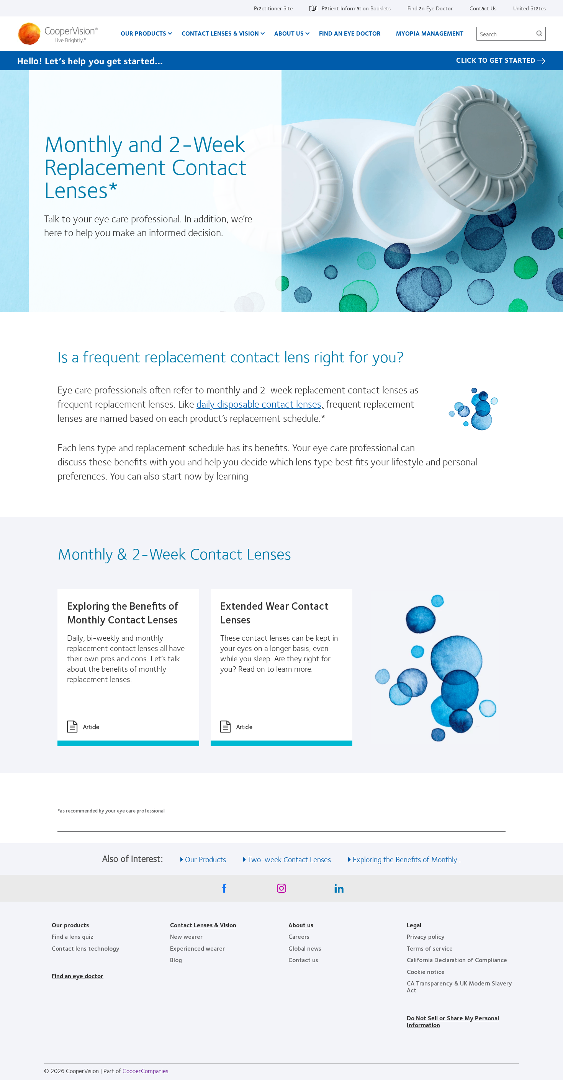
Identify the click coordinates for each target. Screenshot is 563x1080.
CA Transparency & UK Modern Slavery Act (459, 986)
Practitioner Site (273, 8)
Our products (70, 925)
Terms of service (430, 948)
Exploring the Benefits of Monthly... (407, 859)
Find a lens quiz (72, 936)
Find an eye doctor (77, 975)
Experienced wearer (197, 948)
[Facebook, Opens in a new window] (224, 890)
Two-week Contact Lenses (289, 859)
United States (529, 8)
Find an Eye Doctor (430, 8)
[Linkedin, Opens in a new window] (339, 890)
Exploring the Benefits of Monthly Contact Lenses (122, 612)
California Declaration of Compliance (457, 959)
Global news (304, 948)
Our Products (143, 33)
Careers (298, 936)
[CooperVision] (60, 33)
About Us (289, 33)
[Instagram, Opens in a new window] (281, 890)
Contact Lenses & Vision (220, 33)
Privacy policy (426, 936)
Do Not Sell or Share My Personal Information (453, 1021)
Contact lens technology (85, 948)
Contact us (303, 959)
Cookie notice (426, 971)
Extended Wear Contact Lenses (274, 612)
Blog (176, 959)
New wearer (186, 936)
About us (300, 925)
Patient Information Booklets (356, 8)
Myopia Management (429, 33)
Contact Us (483, 8)
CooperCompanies (146, 1070)
